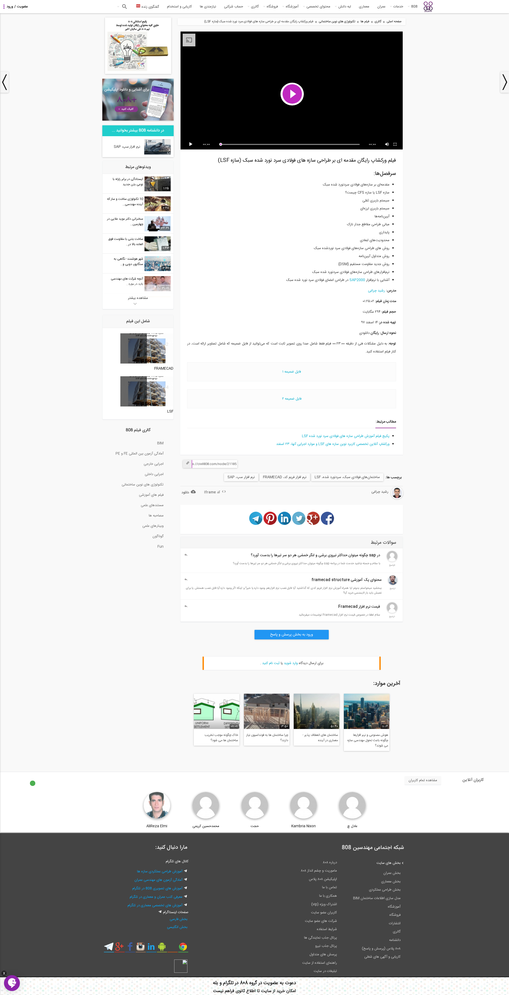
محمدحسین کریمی (205, 826)
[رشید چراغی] (383, 498)
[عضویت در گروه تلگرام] (109, 949)
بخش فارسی (178, 919)
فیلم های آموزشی (151, 495)
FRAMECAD (163, 369)
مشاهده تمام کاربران (423, 780)
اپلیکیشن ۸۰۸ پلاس (323, 879)
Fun (160, 547)
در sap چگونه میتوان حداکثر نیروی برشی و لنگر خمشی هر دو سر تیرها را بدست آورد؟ (315, 555)
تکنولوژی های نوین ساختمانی (337, 21)
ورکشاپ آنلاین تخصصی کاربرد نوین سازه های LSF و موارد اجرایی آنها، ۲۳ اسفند (332, 444)
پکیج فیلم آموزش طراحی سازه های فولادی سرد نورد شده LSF (345, 436)
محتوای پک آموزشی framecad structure (346, 580)
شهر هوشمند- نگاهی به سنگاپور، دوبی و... (128, 261)
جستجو (124, 6)
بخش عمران (392, 873)
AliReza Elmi (156, 826)
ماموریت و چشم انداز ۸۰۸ (319, 871)
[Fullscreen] (395, 144)
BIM (160, 443)
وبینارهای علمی (153, 526)
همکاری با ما (328, 896)
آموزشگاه (292, 7)
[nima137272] (392, 584)
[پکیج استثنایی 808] (138, 73)
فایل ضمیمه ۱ (291, 372)
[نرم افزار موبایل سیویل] (162, 949)
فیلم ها (365, 21)
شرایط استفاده (327, 929)
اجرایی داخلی (154, 474)
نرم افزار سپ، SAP (241, 477)
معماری (364, 7)
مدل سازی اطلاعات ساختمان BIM (377, 898)
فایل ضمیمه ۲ (291, 399)
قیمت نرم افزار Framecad (359, 607)
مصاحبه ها (156, 516)
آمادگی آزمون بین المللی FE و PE (140, 454)
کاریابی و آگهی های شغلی (382, 957)
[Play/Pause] (192, 144)
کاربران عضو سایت (324, 913)
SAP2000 (357, 280)
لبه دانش (344, 7)
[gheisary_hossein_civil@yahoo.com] (392, 561)
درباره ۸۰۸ (330, 862)
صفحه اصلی (394, 21)
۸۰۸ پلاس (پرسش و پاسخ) (381, 949)
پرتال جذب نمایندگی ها (320, 938)
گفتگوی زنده (150, 7)
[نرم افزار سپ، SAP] (157, 154)
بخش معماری (391, 882)
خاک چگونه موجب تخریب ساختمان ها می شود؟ (221, 737)
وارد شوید (291, 663)
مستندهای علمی (152, 505)
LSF (170, 411)
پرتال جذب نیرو (326, 946)
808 (414, 7)
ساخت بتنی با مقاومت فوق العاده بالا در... (125, 241)
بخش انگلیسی (177, 927)
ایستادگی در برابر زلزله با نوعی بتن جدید (128, 181)
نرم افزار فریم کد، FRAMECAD (284, 477)
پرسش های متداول (323, 954)
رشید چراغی (376, 291)
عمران (381, 7)
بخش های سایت (388, 863)
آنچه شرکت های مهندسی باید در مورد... (127, 281)
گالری (255, 7)
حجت (255, 826)
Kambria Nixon (303, 826)
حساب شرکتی (233, 7)
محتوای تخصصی (318, 7)
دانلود (185, 493)
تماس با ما (329, 887)
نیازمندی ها (208, 7)
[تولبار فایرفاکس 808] (172, 949)
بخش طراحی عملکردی (385, 890)
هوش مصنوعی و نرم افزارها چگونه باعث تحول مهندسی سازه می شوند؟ (367, 740)
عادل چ (352, 826)
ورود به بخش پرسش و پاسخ (291, 634)
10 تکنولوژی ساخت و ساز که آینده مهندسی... (125, 201)
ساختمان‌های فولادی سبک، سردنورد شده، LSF (347, 477)
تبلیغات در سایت (325, 971)
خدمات (398, 7)
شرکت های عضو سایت (321, 921)
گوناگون (158, 536)
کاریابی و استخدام (179, 7)
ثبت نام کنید (271, 663)
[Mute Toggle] (387, 144)
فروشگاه (272, 7)
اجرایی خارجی (154, 464)
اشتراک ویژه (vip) (324, 904)
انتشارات (395, 923)
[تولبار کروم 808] (183, 949)
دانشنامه (395, 940)
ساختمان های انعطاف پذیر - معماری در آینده (320, 737)
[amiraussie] (392, 612)
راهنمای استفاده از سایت (319, 963)
